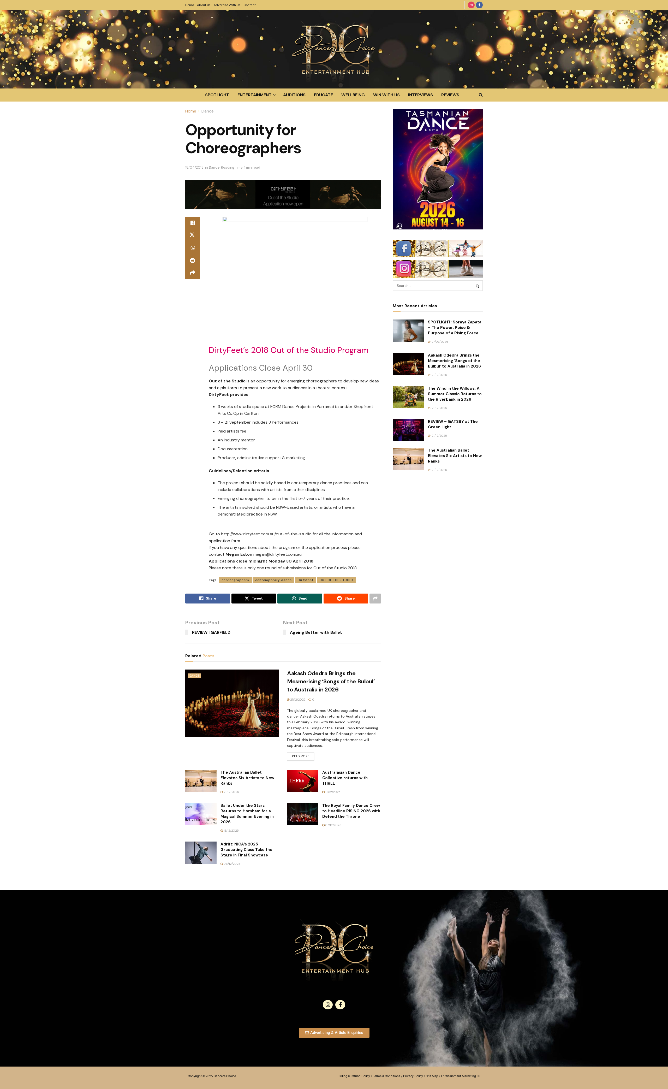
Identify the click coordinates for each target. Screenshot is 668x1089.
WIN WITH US (386, 95)
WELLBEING (353, 95)
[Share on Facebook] (192, 223)
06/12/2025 (231, 864)
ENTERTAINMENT (254, 95)
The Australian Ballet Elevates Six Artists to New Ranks (247, 778)
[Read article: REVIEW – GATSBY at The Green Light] (408, 430)
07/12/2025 (333, 825)
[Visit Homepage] (334, 49)
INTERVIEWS (420, 95)
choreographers (235, 580)
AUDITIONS (294, 95)
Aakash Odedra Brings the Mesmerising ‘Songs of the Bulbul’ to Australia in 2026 (331, 681)
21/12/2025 (297, 699)
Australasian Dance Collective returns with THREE (345, 778)
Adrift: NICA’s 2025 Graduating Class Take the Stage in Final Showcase (246, 850)
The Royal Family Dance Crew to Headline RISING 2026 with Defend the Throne (351, 811)
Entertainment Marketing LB (460, 1076)
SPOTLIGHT (217, 95)
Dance (207, 111)
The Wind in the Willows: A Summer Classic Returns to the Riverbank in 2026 (455, 394)
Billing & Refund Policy (354, 1076)
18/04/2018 (194, 167)
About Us (204, 5)
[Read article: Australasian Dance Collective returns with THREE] (302, 781)
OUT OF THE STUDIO (336, 580)
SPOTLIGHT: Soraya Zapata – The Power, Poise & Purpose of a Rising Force (454, 327)
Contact (249, 5)
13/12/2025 (333, 792)
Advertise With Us (227, 5)
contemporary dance (273, 580)
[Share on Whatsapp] (192, 248)
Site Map (432, 1076)
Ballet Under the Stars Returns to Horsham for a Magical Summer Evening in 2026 (247, 814)
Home (189, 5)
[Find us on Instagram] (471, 5)
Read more (303, 755)
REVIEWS (450, 95)
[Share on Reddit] (192, 260)
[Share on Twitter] (192, 235)
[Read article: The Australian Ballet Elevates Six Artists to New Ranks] (201, 781)
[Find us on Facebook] (479, 5)
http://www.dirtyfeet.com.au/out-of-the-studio (266, 534)
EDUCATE (323, 95)
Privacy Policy (413, 1076)
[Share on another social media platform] (192, 273)
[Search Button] (481, 95)
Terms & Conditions (386, 1076)
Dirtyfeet (305, 580)
